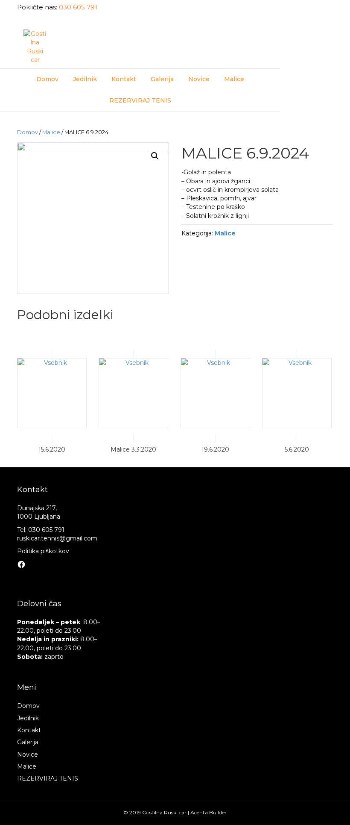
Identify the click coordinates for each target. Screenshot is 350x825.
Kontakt (123, 79)
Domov (47, 79)
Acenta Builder (208, 812)
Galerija (162, 79)
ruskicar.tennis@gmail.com (57, 538)
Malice (234, 79)
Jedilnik (85, 79)
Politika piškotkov (43, 551)
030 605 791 (78, 7)
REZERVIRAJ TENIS (140, 100)
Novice (199, 79)
